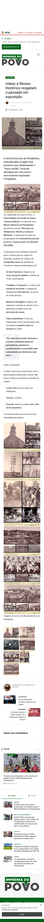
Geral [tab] (13, 796)
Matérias (8, 902)
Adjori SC (22, 33)
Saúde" (11, 755)
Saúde (16, 802)
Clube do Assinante (32, 902)
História (10, 78)
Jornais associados (34, 33)
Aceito (22, 914)
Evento (17, 831)
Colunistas (18, 902)
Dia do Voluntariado (22, 814)
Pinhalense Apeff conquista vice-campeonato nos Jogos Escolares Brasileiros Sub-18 (26, 848)
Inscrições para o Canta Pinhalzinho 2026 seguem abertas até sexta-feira (25, 836)
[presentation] (36, 749)
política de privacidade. (10, 909)
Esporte (17, 844)
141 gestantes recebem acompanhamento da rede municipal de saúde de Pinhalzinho (25, 862)
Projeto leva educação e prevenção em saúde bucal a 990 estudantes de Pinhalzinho (20, 778)
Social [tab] (33, 796)
